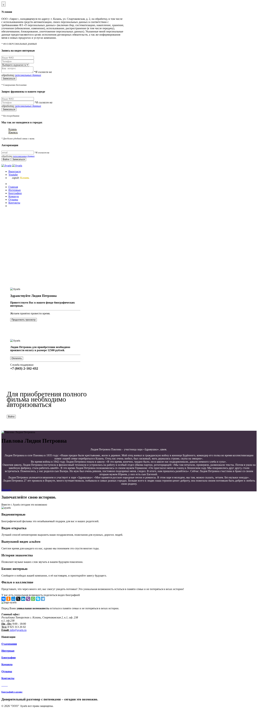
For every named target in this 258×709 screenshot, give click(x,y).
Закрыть (6, 489)
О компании (9, 643)
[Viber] (28, 599)
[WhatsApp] (33, 599)
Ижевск (13, 132)
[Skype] (38, 599)
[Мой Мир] (13, 599)
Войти (11, 416)
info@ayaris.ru (18, 630)
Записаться (9, 78)
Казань (12, 129)
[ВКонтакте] (3, 599)
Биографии (8, 657)
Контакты (7, 678)
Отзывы (6, 671)
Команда (6, 664)
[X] (18, 599)
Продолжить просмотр (23, 319)
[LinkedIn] (23, 599)
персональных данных (28, 75)
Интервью (7, 650)
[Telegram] (43, 599)
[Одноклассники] (8, 599)
